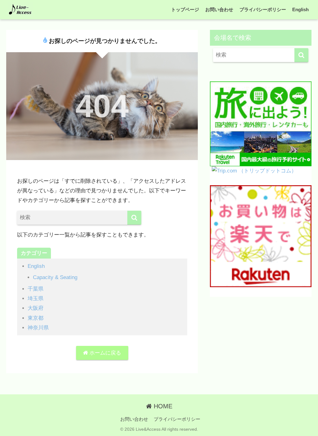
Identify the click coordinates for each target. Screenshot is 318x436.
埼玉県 (35, 298)
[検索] (134, 218)
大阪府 (35, 308)
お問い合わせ (219, 9)
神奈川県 (38, 328)
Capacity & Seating (55, 277)
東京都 (35, 318)
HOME (162, 406)
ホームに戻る (104, 353)
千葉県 (35, 289)
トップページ (185, 9)
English (300, 9)
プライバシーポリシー (262, 9)
